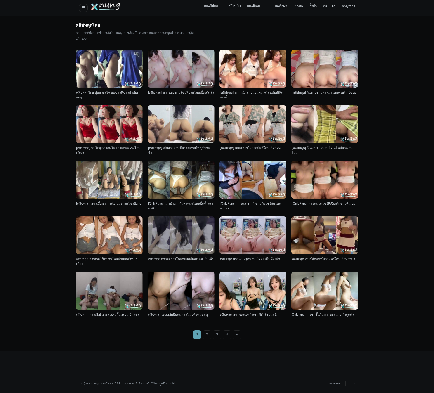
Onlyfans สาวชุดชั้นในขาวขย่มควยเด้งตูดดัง (323, 314)
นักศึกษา (281, 6)
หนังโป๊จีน (253, 6)
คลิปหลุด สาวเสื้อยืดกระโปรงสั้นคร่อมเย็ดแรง (107, 314)
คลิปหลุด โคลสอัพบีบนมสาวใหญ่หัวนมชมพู (178, 314)
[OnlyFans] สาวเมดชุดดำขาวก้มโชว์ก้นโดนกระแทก (250, 205)
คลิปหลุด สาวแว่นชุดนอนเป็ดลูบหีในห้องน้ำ (250, 258)
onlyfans (348, 6)
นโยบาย (353, 383)
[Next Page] (237, 334)
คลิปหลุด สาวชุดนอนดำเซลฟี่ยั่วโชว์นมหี (248, 314)
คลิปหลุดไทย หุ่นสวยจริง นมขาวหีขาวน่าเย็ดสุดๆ (107, 94)
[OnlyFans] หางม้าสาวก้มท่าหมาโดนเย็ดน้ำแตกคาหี (181, 205)
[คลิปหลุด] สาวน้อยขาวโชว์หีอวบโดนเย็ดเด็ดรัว (181, 92)
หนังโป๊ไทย (211, 6)
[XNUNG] (105, 6)
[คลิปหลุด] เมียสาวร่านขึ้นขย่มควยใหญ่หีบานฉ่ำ (179, 150)
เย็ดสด (298, 6)
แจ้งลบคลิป (335, 383)
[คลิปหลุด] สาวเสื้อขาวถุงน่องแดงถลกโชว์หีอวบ (109, 203)
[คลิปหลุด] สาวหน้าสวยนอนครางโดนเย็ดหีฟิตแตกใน (251, 94)
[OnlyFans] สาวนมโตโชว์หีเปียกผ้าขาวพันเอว (323, 203)
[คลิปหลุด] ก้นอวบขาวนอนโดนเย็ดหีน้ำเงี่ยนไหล (322, 150)
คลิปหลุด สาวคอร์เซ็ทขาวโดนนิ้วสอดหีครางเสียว (106, 261)
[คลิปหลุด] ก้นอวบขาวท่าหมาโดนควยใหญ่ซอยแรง (324, 94)
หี (268, 6)
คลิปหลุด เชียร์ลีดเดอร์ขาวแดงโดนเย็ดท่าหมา (323, 258)
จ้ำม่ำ (313, 6)
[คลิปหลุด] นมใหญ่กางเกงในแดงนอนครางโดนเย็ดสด (108, 150)
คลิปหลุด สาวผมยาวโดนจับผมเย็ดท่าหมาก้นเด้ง (180, 258)
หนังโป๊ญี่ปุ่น (232, 6)
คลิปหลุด (329, 6)
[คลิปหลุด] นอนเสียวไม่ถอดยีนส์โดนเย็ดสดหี (250, 147)
